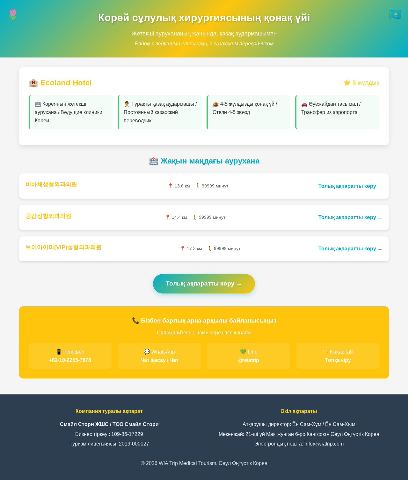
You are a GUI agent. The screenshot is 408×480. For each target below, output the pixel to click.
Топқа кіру (338, 360)
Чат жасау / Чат (159, 360)
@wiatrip (248, 360)
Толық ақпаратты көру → (350, 186)
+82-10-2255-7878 (70, 360)
